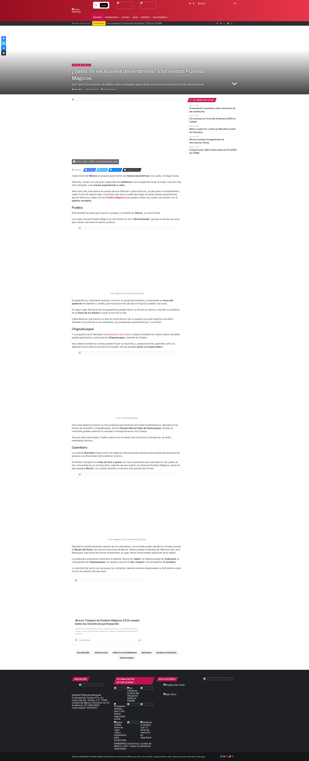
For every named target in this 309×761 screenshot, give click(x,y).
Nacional (97, 17)
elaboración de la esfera (119, 334)
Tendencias (86, 65)
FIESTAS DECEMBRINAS (125, 652)
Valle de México (160, 17)
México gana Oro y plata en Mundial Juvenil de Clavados (137, 23)
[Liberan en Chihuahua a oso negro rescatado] (146, 706)
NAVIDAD (147, 652)
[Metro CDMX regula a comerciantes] (120, 731)
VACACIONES (127, 658)
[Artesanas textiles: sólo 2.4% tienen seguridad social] (120, 711)
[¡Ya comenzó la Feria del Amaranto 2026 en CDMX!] (133, 694)
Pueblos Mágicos (115, 197)
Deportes (145, 17)
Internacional (111, 17)
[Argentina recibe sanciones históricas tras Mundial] (133, 724)
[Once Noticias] (80, 10)
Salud (135, 17)
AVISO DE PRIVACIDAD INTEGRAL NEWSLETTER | (90, 757)
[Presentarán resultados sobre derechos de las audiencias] (120, 690)
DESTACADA (102, 652)
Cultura (125, 17)
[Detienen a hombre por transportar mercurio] (146, 730)
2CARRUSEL (84, 652)
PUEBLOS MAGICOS (167, 652)
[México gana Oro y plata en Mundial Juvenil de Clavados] (146, 690)
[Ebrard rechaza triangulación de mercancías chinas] (133, 706)
